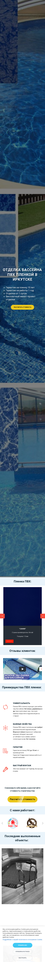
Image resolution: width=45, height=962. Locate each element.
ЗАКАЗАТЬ (9, 641)
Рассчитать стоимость (22, 307)
